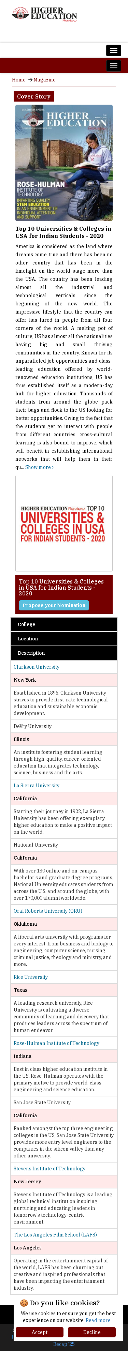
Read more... (100, 1320)
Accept (39, 1332)
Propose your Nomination (54, 605)
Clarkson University (36, 667)
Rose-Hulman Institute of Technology (56, 1043)
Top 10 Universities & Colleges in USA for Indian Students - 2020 (63, 232)
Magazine (44, 80)
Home (19, 80)
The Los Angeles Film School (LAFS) (55, 1235)
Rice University (31, 977)
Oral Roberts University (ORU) (48, 911)
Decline (92, 1332)
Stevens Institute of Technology (49, 1169)
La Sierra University (36, 786)
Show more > (40, 467)
